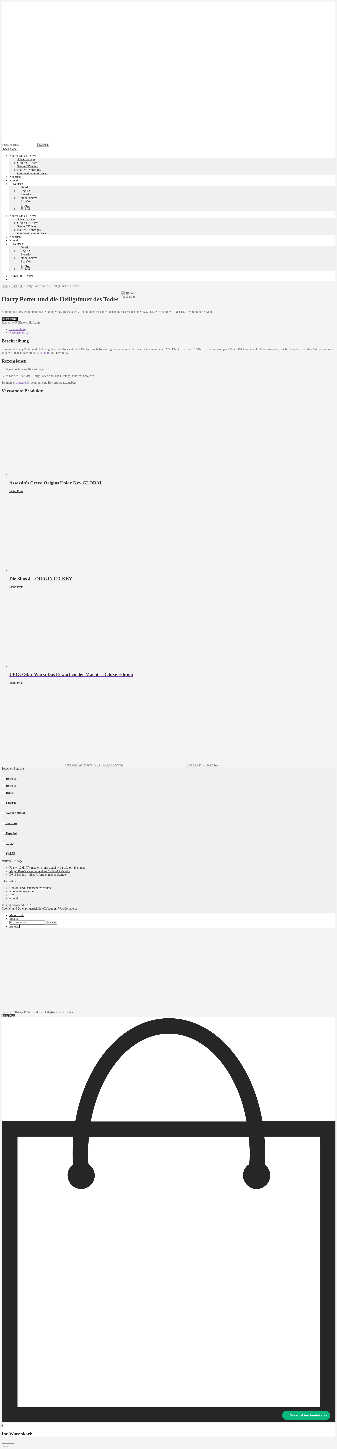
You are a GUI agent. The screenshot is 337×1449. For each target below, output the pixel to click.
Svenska (11, 823)
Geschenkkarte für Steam (32, 173)
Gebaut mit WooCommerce (60, 908)
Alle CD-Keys (26, 159)
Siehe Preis (9, 318)
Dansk (9, 792)
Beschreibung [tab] (17, 329)
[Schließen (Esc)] (12, 1443)
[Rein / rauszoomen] (3, 1443)
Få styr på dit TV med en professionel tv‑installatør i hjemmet (47, 867)
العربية (9, 843)
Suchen (43, 144)
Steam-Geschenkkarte (308, 1415)
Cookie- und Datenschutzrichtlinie (30, 887)
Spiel (14, 286)
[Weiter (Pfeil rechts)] (6, 1446)
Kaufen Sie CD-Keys (22, 155)
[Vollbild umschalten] (6, 1443)
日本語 (10, 854)
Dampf (45, 352)
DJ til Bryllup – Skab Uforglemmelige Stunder (38, 874)
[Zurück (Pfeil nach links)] (3, 1446)
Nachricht (15, 176)
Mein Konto (16, 915)
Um (11, 895)
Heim (5, 286)
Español (11, 833)
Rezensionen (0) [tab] (19, 332)
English (10, 802)
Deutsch (11, 778)
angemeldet (23, 382)
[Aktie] (9, 1443)
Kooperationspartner (22, 891)
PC (21, 286)
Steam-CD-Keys (27, 166)
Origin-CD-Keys (27, 162)
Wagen (14, 926)
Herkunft (34, 322)
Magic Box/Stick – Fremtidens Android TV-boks (39, 871)
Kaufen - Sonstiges (29, 169)
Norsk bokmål (15, 813)
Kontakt (14, 180)
